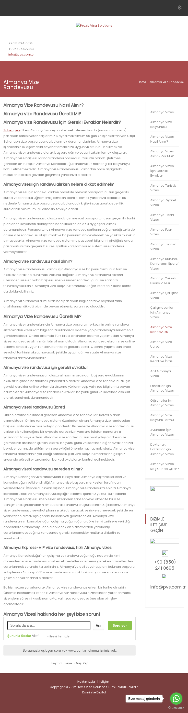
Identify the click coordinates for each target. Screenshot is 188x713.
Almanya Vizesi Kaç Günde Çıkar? (164, 466)
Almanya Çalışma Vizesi (164, 295)
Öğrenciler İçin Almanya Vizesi (162, 403)
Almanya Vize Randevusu (161, 329)
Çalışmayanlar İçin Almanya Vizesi (162, 312)
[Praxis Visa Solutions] (94, 25)
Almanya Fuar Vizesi (161, 232)
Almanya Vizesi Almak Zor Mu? (162, 153)
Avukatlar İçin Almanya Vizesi (162, 432)
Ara (98, 625)
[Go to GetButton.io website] (176, 708)
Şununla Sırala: (22, 636)
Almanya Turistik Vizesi (163, 188)
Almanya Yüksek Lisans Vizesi (163, 280)
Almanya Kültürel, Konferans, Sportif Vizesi (164, 264)
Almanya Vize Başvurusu (161, 124)
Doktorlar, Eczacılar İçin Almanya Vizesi (162, 449)
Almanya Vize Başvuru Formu (162, 417)
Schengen (11, 130)
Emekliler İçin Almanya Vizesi (162, 388)
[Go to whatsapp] (176, 698)
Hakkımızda (86, 681)
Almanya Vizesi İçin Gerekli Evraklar (162, 171)
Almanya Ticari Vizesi (162, 217)
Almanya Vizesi (162, 112)
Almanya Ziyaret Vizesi (163, 202)
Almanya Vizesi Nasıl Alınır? (162, 139)
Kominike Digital (94, 692)
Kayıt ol (56, 663)
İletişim (104, 681)
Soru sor (120, 625)
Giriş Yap (81, 663)
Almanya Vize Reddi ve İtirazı (161, 359)
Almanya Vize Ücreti (161, 344)
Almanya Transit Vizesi (163, 246)
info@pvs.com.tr (21, 54)
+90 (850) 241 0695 (165, 565)
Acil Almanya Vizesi (160, 373)
